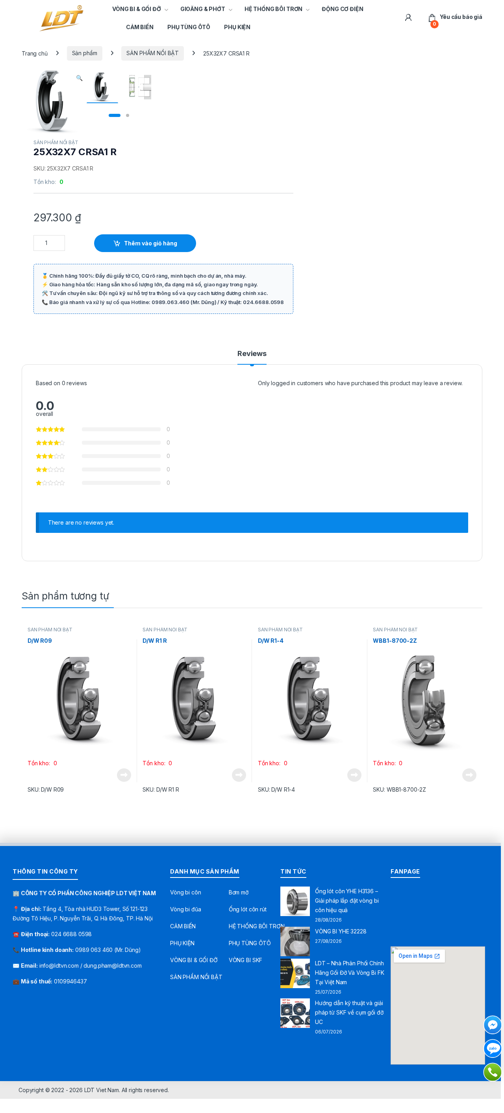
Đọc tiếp (124, 775)
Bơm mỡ (238, 892)
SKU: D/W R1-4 (276, 789)
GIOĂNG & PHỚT (202, 9)
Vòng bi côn (185, 892)
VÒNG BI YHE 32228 (341, 931)
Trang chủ (35, 53)
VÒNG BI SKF (245, 960)
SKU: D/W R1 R (161, 789)
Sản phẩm (84, 53)
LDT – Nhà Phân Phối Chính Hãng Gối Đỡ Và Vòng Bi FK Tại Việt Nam (349, 972)
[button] (79, 78)
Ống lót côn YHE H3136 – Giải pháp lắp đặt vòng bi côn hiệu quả (347, 900)
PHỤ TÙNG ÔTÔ (188, 27)
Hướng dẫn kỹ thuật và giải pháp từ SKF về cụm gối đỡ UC (349, 1012)
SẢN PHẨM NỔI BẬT (152, 53)
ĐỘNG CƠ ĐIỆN (342, 9)
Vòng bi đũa (185, 909)
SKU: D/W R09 (46, 789)
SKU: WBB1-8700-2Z (399, 789)
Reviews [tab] (252, 354)
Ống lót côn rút (248, 909)
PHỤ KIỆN (237, 27)
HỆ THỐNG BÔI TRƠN (274, 9)
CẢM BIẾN (140, 27)
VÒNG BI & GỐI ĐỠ (136, 9)
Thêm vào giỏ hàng (150, 243)
